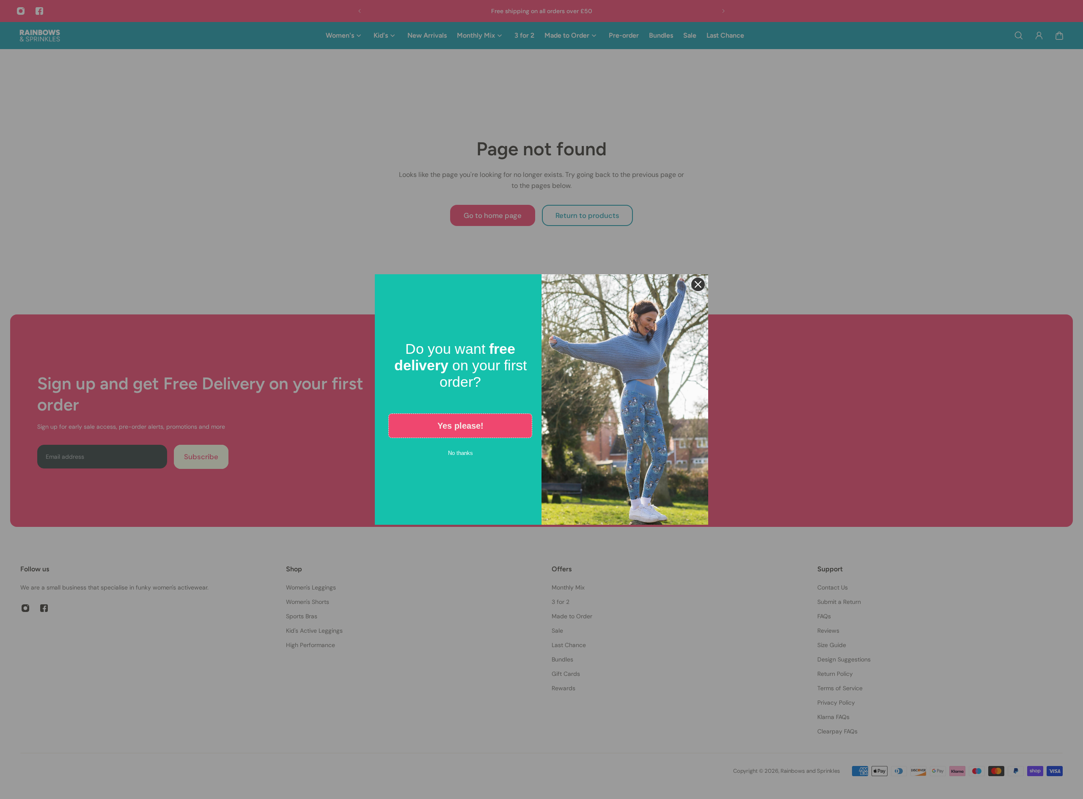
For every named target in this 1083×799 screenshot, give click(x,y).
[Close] (698, 284)
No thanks (460, 453)
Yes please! (460, 425)
